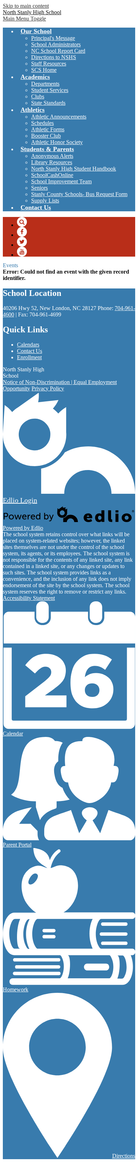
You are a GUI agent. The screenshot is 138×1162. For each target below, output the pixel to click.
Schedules (42, 123)
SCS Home (44, 70)
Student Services (49, 90)
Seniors (39, 188)
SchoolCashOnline (52, 175)
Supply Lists (45, 201)
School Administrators (56, 44)
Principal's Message (53, 38)
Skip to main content (26, 6)
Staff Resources (48, 64)
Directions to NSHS (53, 57)
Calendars (28, 345)
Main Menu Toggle (24, 19)
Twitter (22, 242)
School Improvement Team (61, 181)
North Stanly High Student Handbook (73, 169)
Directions (123, 1156)
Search (22, 222)
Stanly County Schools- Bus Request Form (79, 194)
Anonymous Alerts (52, 156)
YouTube (22, 252)
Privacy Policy (47, 388)
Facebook (22, 232)
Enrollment (29, 357)
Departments (45, 84)
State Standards (48, 103)
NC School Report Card (58, 51)
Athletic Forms (47, 129)
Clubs (37, 96)
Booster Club (46, 136)
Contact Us (29, 351)
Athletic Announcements (58, 117)
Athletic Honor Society (57, 142)
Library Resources (51, 162)
